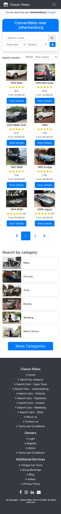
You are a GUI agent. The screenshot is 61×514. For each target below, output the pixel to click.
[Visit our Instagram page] (27, 492)
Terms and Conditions (32, 426)
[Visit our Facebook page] (21, 492)
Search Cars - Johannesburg (31, 388)
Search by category (31, 379)
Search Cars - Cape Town (31, 384)
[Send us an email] (39, 492)
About (31, 448)
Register (31, 443)
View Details (16, 100)
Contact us (31, 421)
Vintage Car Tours (31, 465)
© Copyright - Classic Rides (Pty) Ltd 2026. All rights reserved (31, 501)
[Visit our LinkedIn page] (33, 492)
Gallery (32, 479)
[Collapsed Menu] (54, 4)
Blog (31, 474)
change (51, 12)
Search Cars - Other (31, 412)
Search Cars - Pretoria (31, 393)
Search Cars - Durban (31, 402)
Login (31, 438)
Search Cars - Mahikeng (31, 407)
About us (31, 416)
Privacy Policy (31, 483)
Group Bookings (31, 469)
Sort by (29, 56)
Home (31, 374)
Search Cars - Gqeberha (31, 398)
